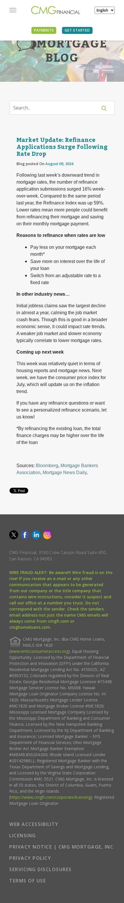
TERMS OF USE (27, 881)
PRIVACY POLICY (30, 858)
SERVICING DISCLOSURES (40, 869)
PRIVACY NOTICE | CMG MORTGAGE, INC (61, 847)
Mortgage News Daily (65, 472)
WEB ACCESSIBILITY (34, 824)
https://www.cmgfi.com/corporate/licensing (50, 797)
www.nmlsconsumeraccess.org (39, 651)
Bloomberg (47, 465)
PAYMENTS (44, 30)
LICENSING (22, 835)
